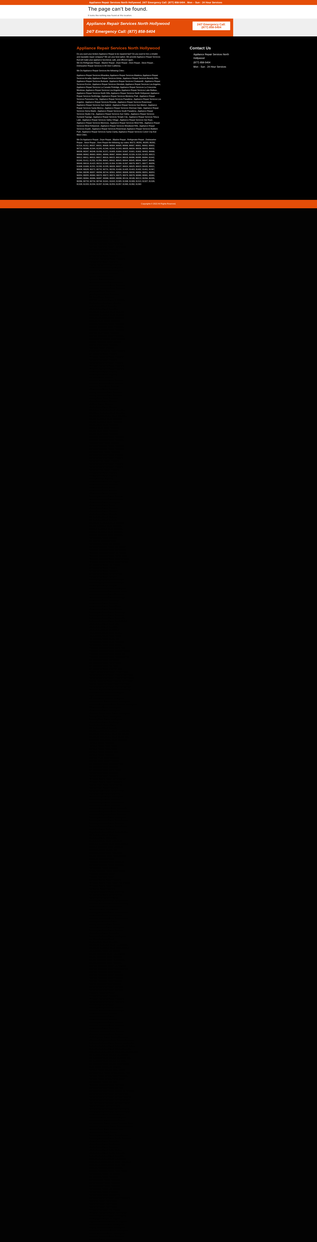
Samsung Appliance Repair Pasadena (106, 318)
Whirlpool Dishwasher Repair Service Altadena (110, 1126)
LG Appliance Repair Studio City (104, 639)
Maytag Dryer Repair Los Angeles (105, 716)
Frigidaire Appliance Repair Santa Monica (108, 832)
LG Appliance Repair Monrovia (103, 772)
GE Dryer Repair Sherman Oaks (103, 752)
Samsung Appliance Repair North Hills (107, 618)
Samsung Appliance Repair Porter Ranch (108, 621)
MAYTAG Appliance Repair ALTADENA (107, 300)
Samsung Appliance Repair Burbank (105, 496)
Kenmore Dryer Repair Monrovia (104, 758)
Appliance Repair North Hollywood (105, 841)
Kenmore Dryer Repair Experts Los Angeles (109, 701)
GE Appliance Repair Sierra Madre (105, 769)
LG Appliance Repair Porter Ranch (105, 606)
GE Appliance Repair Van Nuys (103, 665)
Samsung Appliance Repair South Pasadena (109, 1197)
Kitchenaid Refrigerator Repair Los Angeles (109, 731)
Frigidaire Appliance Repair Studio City (107, 654)
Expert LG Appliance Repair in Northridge (108, 671)
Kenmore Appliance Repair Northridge (107, 597)
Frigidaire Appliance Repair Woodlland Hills (109, 657)
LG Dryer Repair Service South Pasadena (108, 1076)
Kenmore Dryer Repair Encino (103, 1132)
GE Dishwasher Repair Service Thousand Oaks (110, 1123)
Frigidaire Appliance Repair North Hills (107, 648)
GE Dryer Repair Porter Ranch (103, 749)
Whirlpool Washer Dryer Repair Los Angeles (109, 232)
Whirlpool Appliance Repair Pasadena (106, 270)
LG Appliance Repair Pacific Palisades (107, 1153)
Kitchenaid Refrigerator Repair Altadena (107, 416)
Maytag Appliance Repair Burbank (105, 983)
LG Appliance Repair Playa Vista (104, 1028)
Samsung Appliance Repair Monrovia (106, 865)
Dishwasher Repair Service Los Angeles (107, 1117)
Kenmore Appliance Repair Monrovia (106, 847)
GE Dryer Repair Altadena (101, 377)
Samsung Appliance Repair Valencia (106, 1168)
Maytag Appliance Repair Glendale (105, 526)
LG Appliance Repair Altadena (103, 359)
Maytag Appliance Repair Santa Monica (107, 856)
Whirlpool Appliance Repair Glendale (106, 1010)
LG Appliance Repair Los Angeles (104, 217)
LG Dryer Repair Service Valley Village (107, 1070)
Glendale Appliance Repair (101, 1004)
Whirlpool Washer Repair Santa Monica (107, 778)
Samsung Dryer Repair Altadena (104, 460)
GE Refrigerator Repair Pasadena (104, 1180)
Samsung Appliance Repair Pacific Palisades (110, 1138)
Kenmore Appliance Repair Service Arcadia (109, 1108)
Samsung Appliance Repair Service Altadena (110, 1096)
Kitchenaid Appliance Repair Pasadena (107, 258)
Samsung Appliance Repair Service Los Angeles (111, 1043)
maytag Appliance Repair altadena (105, 303)
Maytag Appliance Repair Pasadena (105, 392)
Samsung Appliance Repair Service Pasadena (110, 1049)
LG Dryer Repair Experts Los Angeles (106, 692)
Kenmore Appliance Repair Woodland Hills (108, 969)
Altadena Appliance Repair (101, 876)
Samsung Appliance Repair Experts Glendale (110, 686)
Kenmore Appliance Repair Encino (105, 972)
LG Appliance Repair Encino (102, 505)
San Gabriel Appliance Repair (102, 541)
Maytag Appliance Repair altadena (105, 342)
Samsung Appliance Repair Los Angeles (107, 817)
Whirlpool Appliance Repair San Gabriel (107, 550)
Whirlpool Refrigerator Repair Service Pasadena (111, 1040)
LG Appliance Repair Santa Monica (105, 211)
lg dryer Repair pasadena (101, 276)
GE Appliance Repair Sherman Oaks (105, 668)
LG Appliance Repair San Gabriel (104, 544)
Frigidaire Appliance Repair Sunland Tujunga (109, 651)
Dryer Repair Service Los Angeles (104, 1067)
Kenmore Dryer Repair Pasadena (104, 428)
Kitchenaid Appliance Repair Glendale (106, 523)
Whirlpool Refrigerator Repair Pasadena (107, 814)
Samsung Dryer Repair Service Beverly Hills (109, 1073)
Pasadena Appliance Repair (102, 873)
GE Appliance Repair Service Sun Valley (107, 1061)
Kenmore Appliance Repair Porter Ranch (108, 591)
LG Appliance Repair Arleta (101, 487)
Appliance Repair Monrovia (101, 829)
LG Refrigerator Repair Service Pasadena (108, 1037)
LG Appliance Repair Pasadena (103, 226)
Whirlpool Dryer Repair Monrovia (104, 799)
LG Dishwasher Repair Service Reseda (107, 1120)
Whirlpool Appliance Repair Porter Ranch (108, 556)
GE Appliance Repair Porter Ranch (105, 662)
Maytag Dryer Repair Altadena (103, 345)
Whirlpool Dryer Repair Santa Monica (106, 802)
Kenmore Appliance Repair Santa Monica (108, 826)
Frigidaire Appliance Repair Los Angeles (107, 1221)
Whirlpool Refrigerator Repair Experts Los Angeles (112, 704)
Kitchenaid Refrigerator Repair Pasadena (108, 740)
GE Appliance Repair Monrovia (103, 767)
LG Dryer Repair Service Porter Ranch (107, 1079)
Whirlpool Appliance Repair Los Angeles (108, 553)
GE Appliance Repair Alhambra (103, 238)
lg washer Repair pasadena (101, 279)
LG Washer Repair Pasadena (102, 888)
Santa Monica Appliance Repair (103, 897)
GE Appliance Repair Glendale (103, 517)
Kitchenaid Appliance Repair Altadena (106, 410)
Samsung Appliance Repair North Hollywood (110, 1162)
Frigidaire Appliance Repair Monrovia (106, 891)
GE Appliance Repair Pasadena (103, 255)
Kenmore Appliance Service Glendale (106, 579)
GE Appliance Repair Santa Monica (105, 229)
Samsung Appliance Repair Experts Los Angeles (111, 677)
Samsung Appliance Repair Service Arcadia (109, 1111)
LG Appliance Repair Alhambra (103, 249)
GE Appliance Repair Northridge (104, 660)
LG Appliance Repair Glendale (103, 514)
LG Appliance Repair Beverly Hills (104, 1194)
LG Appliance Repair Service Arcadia (106, 1114)
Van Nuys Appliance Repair (101, 939)
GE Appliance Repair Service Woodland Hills (110, 1058)
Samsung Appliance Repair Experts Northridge (111, 674)
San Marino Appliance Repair (102, 725)
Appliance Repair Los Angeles (103, 1200)
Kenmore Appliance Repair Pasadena (106, 594)
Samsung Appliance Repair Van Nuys (106, 1087)
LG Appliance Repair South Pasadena (106, 642)
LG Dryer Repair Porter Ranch (103, 746)
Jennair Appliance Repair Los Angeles (106, 1233)
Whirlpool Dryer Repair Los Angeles (105, 796)
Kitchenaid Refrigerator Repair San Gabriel (109, 734)
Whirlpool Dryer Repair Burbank (104, 386)
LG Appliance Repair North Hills (104, 624)
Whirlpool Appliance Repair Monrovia (106, 862)
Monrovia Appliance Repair (101, 859)
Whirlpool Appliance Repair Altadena (106, 356)
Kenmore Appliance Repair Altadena (106, 267)
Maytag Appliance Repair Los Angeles (107, 954)
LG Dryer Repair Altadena (101, 404)
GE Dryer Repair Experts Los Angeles (106, 698)
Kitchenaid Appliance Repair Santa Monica (109, 948)
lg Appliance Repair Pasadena (103, 306)
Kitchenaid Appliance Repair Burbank (106, 252)
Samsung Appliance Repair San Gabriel (107, 547)
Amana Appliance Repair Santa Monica (107, 871)
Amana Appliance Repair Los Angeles (106, 927)
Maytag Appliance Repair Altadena (105, 264)
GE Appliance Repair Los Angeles (104, 240)
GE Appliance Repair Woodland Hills (106, 764)
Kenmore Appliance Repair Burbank (105, 980)
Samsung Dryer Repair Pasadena (104, 321)
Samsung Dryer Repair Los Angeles (105, 719)
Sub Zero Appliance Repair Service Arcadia (109, 1102)
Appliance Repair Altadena (101, 347)
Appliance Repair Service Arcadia (104, 1105)
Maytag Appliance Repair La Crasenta (107, 960)
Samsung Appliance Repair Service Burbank (109, 1099)
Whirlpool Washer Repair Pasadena (105, 781)
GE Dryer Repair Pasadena (101, 297)
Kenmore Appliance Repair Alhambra (106, 243)
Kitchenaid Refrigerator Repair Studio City (109, 737)
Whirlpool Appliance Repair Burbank (106, 380)
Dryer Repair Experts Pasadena (104, 695)
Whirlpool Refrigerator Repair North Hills (108, 808)
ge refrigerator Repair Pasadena (104, 294)
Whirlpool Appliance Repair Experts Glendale (110, 689)
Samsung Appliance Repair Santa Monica (108, 820)
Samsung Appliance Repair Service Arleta (108, 1093)
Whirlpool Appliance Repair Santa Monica (108, 561)
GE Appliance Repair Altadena (103, 353)
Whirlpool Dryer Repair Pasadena (104, 805)
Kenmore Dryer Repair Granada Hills (106, 1129)
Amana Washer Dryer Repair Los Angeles (108, 235)
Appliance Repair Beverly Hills (103, 850)
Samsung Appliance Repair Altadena (106, 362)
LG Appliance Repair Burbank (103, 576)
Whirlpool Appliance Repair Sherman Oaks (109, 558)
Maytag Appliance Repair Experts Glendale (109, 683)
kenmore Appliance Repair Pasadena (106, 327)
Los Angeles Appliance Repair (103, 921)
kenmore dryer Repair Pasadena (104, 333)
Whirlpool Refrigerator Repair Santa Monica (109, 811)
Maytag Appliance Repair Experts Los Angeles (111, 680)
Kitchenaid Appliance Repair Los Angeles (108, 945)
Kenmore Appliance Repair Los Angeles (107, 246)
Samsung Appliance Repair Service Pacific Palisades (113, 1052)
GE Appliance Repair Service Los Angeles (108, 1055)
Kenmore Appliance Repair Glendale (106, 529)
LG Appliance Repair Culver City (104, 220)
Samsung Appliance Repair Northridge (107, 612)
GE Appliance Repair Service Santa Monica (109, 1064)
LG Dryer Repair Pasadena (101, 743)
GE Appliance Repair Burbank (103, 520)
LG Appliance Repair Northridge (104, 600)
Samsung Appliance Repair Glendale (106, 930)
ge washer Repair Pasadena (102, 291)
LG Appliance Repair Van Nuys (103, 1082)
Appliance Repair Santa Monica (103, 909)
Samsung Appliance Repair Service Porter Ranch (112, 1046)
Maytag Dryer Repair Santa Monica (105, 784)
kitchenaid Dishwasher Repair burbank (107, 350)
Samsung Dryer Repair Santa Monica (106, 790)
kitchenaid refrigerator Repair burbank (107, 339)
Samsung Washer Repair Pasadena (105, 879)
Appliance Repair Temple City (103, 838)
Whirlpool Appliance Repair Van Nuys (106, 1084)
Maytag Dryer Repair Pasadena (103, 398)
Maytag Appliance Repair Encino (104, 924)
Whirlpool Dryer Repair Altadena (104, 443)
